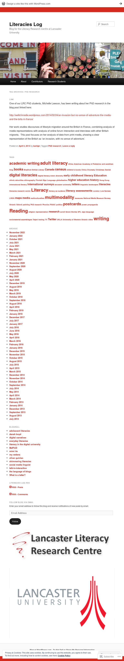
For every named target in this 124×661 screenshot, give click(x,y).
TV (46, 219)
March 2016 (15, 340)
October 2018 (15, 296)
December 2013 (17, 408)
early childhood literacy (78, 175)
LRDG (11, 198)
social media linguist (19, 464)
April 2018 (14, 306)
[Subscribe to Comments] (10, 494)
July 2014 (14, 388)
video (90, 219)
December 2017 (17, 317)
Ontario (12, 204)
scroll (62, 212)
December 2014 (17, 374)
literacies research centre (20, 191)
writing (101, 218)
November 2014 (17, 378)
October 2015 (15, 357)
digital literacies (23, 174)
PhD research (54, 145)
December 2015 (17, 351)
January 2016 (15, 347)
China (84, 170)
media (26, 198)
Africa (70, 164)
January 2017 (15, 323)
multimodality (59, 197)
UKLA (59, 219)
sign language (88, 212)
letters (76, 184)
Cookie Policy (64, 655)
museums (79, 198)
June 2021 (14, 245)
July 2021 (14, 242)
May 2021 (14, 249)
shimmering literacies (20, 461)
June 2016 (14, 330)
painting (26, 204)
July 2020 (14, 273)
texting (41, 219)
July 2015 (14, 364)
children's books (74, 170)
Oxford (19, 204)
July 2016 (14, 327)
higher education (78, 180)
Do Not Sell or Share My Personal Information (73, 649)
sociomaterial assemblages (20, 219)
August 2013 (15, 415)
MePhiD (13, 447)
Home (13, 81)
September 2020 (17, 266)
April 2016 (14, 337)
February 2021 (16, 255)
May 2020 (14, 276)
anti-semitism (107, 164)
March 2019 (15, 293)
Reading (18, 210)
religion (32, 212)
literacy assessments (79, 190)
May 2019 (14, 290)
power (84, 204)
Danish (108, 170)
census (60, 169)
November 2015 (17, 354)
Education (100, 175)
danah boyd (15, 434)
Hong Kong (104, 180)
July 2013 (14, 418)
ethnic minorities (16, 180)
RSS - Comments (20, 494)
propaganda (93, 204)
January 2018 (15, 313)
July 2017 (14, 320)
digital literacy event (46, 175)
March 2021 (15, 252)
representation (42, 212)
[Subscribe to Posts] (10, 487)
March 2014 (15, 398)
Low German (105, 191)
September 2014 (17, 384)
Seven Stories (71, 212)
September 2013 (17, 412)
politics (59, 204)
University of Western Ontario (75, 219)
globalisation (61, 180)
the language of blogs (20, 471)
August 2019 (15, 286)
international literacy (18, 184)
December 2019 (17, 283)
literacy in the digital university (24, 444)
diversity (59, 175)
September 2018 (17, 300)
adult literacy (54, 163)
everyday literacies (18, 440)
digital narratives (17, 437)
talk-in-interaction (18, 468)
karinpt (36, 145)
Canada (49, 169)
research (54, 211)
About (23, 81)
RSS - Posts (17, 487)
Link (11, 99)
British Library (38, 170)
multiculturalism (37, 198)
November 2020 (17, 262)
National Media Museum (93, 198)
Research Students (57, 81)
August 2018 (15, 303)
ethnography (29, 180)
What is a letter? (17, 474)
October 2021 (15, 239)
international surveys (40, 184)
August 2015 (15, 361)
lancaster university (63, 184)
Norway (107, 198)
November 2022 (17, 232)
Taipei (35, 219)
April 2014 (14, 395)
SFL (79, 212)
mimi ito (13, 451)
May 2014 (14, 391)
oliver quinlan (16, 457)
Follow (15, 521)
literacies (104, 184)
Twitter (52, 219)
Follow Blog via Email (21, 502)
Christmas (100, 170)
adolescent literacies (19, 430)
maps (18, 198)
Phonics (45, 204)
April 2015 (14, 368)
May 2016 (14, 334)
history (94, 180)
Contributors (37, 81)
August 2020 (15, 269)
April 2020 (14, 279)
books (18, 169)
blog (11, 170)
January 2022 (15, 235)
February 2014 (16, 402)
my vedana (14, 454)
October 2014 (15, 381)
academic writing (24, 163)
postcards (72, 203)
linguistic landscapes (89, 184)
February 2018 (16, 310)
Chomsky (91, 170)
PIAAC (53, 204)
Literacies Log (25, 24)
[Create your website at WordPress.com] (62, 3)
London (96, 191)
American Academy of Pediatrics (87, 164)
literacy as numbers (57, 191)
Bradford (27, 170)
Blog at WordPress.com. (41, 649)
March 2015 (15, 371)
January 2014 (15, 405)
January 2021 (15, 259)
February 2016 (16, 344)
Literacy (39, 190)
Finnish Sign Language (46, 180)
